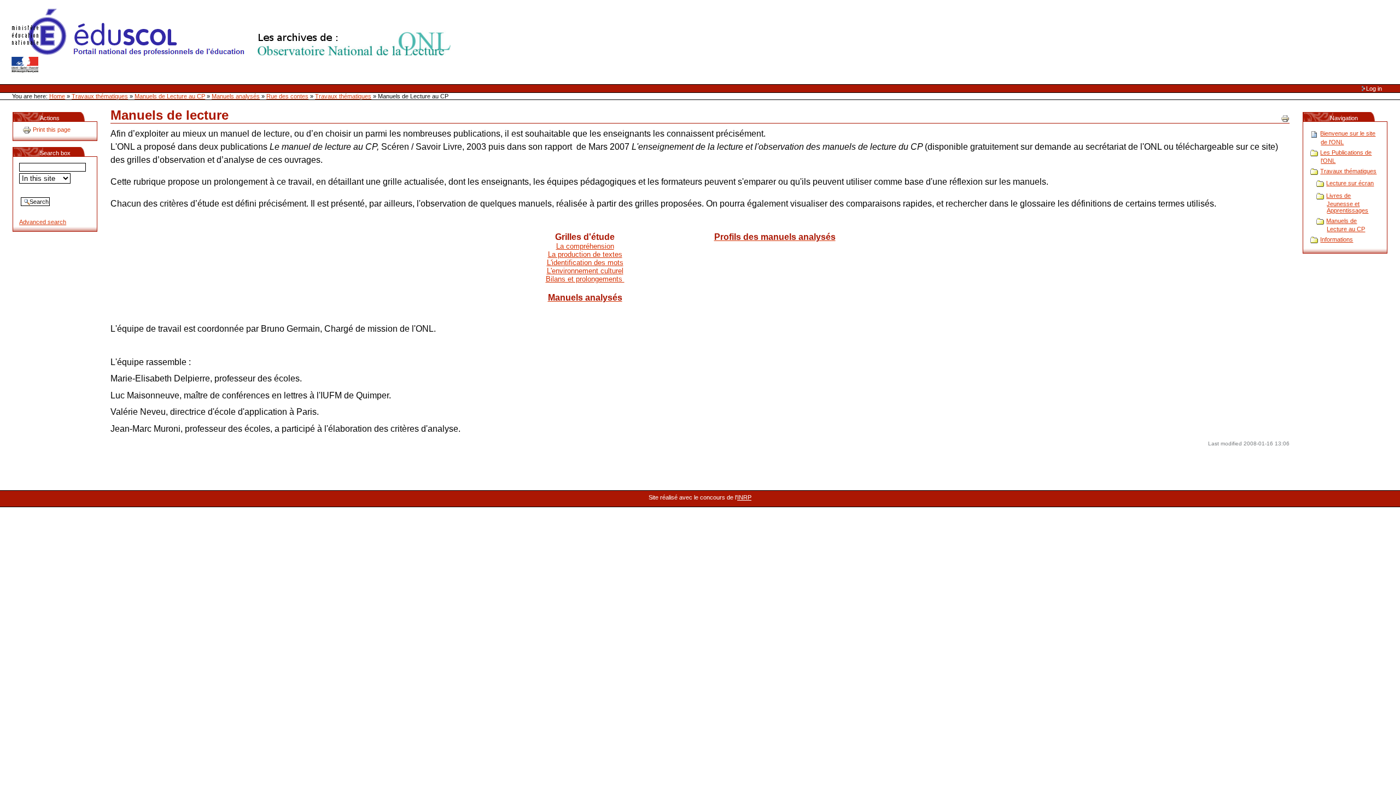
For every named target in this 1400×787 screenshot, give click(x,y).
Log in (1374, 88)
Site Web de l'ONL (233, 41)
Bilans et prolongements (585, 279)
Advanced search (42, 222)
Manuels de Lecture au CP (170, 96)
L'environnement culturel (585, 271)
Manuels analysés (236, 96)
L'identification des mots (585, 263)
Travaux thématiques (100, 96)
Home (57, 96)
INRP (744, 497)
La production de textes (585, 254)
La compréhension (585, 246)
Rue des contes (287, 96)
